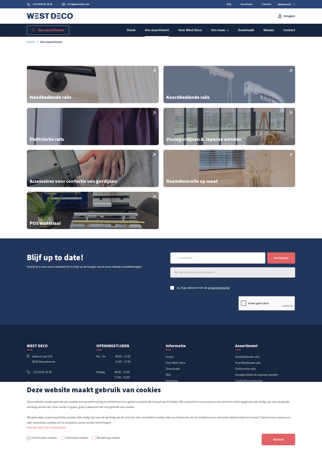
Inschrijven (281, 258)
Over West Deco (176, 363)
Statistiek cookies (76, 438)
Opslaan (278, 439)
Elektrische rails (245, 369)
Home (169, 357)
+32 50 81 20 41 (42, 372)
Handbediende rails (247, 357)
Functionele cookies (44, 438)
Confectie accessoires (249, 381)
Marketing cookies (108, 438)
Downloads (173, 369)
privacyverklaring (219, 288)
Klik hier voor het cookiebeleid (46, 427)
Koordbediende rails (248, 363)
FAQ (168, 375)
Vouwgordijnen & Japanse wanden (256, 375)
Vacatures (172, 381)
